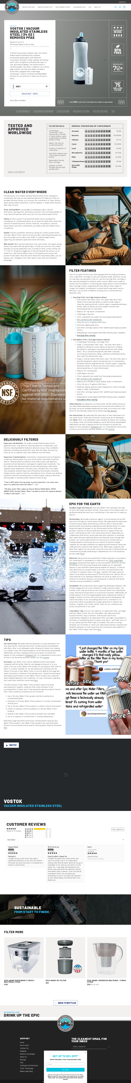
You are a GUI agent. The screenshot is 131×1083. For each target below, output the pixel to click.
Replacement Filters (63, 7)
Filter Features (63, 111)
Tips (113, 111)
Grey (18, 86)
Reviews (23, 1060)
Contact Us (24, 1048)
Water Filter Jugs (29, 7)
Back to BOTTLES (67, 1003)
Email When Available (18, 100)
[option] (82, 58)
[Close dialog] (85, 1052)
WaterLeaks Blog (26, 1071)
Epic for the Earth (100, 111)
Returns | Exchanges (27, 1054)
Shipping (23, 1051)
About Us (97, 7)
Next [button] (105, 58)
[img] (25, 853)
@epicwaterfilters (11, 1012)
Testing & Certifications (29, 1065)
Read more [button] (52, 880)
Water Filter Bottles (45, 7)
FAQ (90, 7)
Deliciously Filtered (81, 111)
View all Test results (16, 172)
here (82, 554)
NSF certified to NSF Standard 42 (89, 320)
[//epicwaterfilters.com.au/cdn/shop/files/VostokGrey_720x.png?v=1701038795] (82, 58)
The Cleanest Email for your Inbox (89, 1040)
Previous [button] (59, 58)
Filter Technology (26, 1068)
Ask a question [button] (117, 829)
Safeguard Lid (96, 427)
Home (22, 1042)
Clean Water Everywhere (43, 111)
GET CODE (65, 1070)
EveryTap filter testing (86, 335)
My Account (24, 1045)
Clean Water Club (79, 7)
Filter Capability (23, 111)
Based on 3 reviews (14, 831)
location (111, 429)
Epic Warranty (112, 411)
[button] (29, 829)
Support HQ (122, 1)
